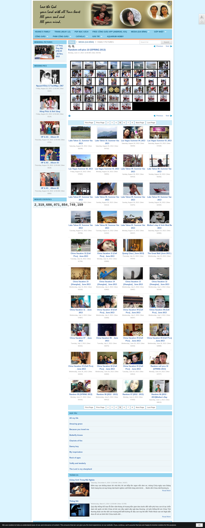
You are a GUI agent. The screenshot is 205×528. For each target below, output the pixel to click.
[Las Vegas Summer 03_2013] (159, 132)
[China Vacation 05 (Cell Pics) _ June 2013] (133, 330)
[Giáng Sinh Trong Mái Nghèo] (79, 489)
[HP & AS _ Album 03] (50, 154)
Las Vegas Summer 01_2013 (107, 169)
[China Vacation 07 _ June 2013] (81, 330)
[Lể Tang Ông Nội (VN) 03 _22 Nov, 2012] (44, 52)
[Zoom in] (69, 46)
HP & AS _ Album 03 (50, 163)
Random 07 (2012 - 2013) (133, 394)
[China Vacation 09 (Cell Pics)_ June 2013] (133, 301)
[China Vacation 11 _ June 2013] (81, 301)
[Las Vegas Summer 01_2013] (107, 161)
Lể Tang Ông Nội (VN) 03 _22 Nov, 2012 (59, 51)
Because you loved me (79, 429)
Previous (159, 46)
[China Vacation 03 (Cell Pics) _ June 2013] (81, 358)
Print (69, 115)
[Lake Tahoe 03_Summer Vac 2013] (81, 217)
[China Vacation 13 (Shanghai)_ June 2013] (133, 273)
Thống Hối (74, 501)
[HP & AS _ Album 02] (50, 179)
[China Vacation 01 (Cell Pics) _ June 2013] (133, 358)
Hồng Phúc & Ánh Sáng (50, 111)
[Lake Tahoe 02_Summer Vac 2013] (107, 217)
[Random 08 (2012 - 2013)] (107, 386)
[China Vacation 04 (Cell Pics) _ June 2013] (159, 330)
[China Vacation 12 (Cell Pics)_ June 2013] (81, 245)
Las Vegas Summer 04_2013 (133, 141)
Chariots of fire (75, 441)
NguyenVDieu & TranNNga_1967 (49, 86)
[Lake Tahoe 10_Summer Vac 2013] (107, 132)
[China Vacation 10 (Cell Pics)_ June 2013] (107, 301)
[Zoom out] (73, 46)
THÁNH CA (73, 475)
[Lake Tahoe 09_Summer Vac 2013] (133, 161)
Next (167, 46)
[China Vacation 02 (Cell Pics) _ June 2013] (107, 358)
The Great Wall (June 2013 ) (159, 253)
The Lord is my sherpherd (80, 469)
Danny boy (74, 446)
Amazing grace (75, 424)
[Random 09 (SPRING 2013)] (81, 386)
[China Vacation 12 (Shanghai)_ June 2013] (159, 273)
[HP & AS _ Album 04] (50, 128)
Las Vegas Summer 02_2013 (81, 169)
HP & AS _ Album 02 (50, 188)
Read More (166, 491)
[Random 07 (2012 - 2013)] (133, 386)
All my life (73, 418)
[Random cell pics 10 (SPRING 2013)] (159, 358)
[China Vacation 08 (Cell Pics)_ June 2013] (159, 301)
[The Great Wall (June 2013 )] (159, 245)
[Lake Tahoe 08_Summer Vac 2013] (159, 161)
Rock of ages (75, 458)
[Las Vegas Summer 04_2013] (133, 132)
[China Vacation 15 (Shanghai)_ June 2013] (81, 273)
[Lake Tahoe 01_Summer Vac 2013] (133, 217)
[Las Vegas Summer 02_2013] (81, 161)
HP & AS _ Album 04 (50, 137)
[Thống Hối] (79, 510)
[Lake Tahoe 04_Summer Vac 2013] (159, 189)
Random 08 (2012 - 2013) (107, 394)
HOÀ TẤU (73, 413)
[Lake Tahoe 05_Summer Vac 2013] (133, 189)
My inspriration (76, 452)
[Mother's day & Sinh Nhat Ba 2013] (159, 217)
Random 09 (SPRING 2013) (80, 394)
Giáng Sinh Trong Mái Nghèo (82, 480)
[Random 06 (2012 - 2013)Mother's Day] (159, 386)
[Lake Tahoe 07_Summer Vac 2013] (81, 189)
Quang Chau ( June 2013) (133, 253)
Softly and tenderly (77, 463)
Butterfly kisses (76, 435)
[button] (140, 31)
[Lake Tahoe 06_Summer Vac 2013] (107, 189)
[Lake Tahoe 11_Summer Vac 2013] (81, 132)
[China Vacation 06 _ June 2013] (107, 330)
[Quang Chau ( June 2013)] (133, 245)
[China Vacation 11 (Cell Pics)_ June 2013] (107, 245)
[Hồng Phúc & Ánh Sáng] (50, 102)
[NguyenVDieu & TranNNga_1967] (50, 77)
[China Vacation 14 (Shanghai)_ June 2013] (107, 273)
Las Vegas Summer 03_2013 (159, 141)
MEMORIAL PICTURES (43, 42)
